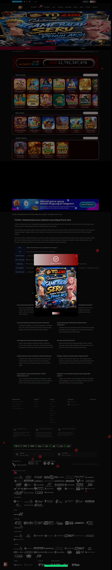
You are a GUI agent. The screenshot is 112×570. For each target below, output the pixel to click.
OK (56, 313)
